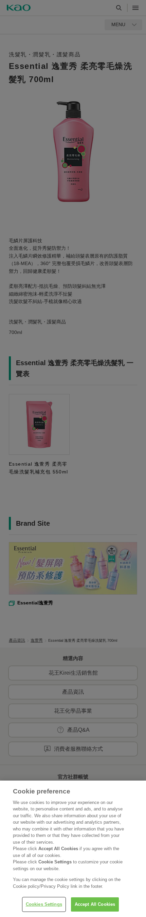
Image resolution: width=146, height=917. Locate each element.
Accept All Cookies (95, 904)
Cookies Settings (44, 904)
